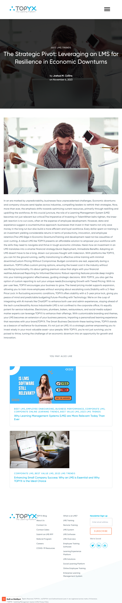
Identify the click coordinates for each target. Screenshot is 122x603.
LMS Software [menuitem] (69, 534)
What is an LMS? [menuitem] (70, 516)
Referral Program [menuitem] (43, 539)
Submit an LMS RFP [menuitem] (44, 534)
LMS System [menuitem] (68, 530)
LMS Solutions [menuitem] (69, 559)
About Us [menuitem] (40, 520)
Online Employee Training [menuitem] (74, 568)
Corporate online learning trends (36, 411)
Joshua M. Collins (62, 75)
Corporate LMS (95, 409)
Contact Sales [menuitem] (42, 530)
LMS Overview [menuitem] (69, 539)
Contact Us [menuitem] (41, 525)
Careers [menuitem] (40, 543)
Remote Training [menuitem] (70, 525)
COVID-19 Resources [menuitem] (45, 548)
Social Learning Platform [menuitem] (74, 564)
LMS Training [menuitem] (68, 520)
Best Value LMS (69, 411)
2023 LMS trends (61, 47)
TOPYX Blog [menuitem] (41, 516)
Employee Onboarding (40, 409)
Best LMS (19, 409)
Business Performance (69, 409)
